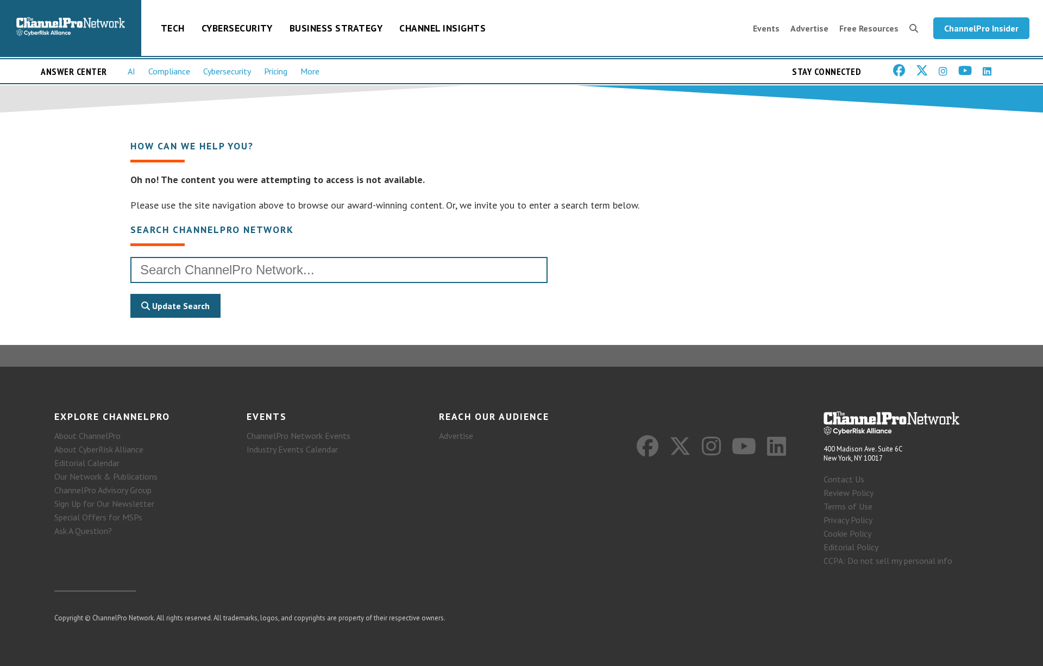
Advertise (809, 28)
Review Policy (849, 492)
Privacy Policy (848, 519)
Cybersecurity (237, 28)
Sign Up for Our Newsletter (104, 503)
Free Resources (869, 28)
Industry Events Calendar (292, 449)
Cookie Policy (847, 533)
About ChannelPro (87, 435)
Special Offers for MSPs (98, 517)
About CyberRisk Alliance (98, 449)
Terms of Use (848, 506)
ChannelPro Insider (981, 28)
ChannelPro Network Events (298, 435)
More (309, 71)
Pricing (275, 71)
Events (766, 28)
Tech (173, 28)
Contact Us (844, 479)
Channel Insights (442, 28)
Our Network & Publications (106, 476)
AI (131, 71)
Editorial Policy (851, 547)
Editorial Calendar (87, 462)
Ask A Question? (83, 530)
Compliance (169, 71)
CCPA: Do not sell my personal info (888, 560)
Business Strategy (336, 28)
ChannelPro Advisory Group (103, 490)
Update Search (180, 305)
